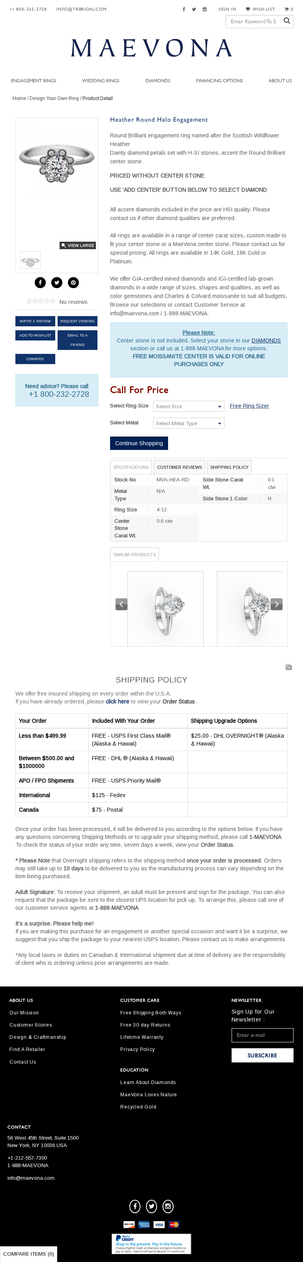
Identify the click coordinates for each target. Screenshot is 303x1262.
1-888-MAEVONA (28, 1165)
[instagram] (168, 1207)
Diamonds (158, 80)
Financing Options (219, 80)
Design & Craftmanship (37, 1037)
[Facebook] (185, 9)
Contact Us (22, 1062)
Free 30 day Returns (145, 1025)
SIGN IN (228, 9)
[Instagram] (206, 9)
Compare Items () (28, 1254)
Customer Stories (30, 1025)
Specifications (131, 467)
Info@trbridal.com (81, 9)
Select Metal (124, 423)
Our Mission (24, 1013)
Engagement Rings (33, 80)
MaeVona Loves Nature (148, 1094)
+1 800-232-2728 (28, 9)
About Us (280, 80)
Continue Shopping (139, 443)
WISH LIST (263, 9)
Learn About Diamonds (148, 1082)
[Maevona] (151, 47)
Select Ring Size (129, 406)
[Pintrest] (73, 282)
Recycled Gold (138, 1107)
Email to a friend (77, 340)
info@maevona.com (30, 1178)
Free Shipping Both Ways (150, 1013)
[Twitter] (195, 9)
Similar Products (134, 554)
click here (117, 701)
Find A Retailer (27, 1049)
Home (19, 98)
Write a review (35, 321)
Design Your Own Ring (54, 98)
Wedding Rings (101, 80)
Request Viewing (77, 321)
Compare (35, 359)
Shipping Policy (229, 467)
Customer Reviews (179, 467)
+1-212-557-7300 (27, 1158)
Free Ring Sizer (249, 406)
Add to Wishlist (35, 335)
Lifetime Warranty (142, 1037)
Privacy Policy (137, 1049)
